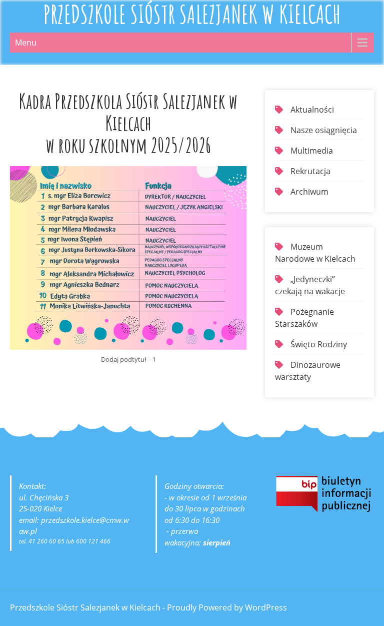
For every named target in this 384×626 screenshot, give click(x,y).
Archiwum (309, 191)
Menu (25, 42)
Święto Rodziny (318, 344)
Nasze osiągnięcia (323, 130)
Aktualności (312, 109)
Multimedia (311, 150)
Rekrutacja (310, 171)
